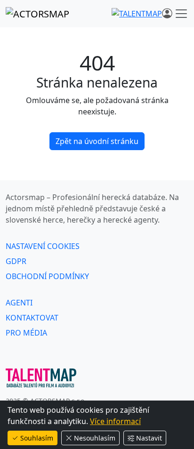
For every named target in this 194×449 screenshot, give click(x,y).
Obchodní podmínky (47, 276)
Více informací (115, 421)
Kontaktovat (32, 318)
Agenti (19, 302)
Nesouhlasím (94, 437)
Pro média (26, 333)
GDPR (16, 261)
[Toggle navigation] (181, 14)
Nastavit (149, 437)
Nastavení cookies (43, 246)
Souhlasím (36, 437)
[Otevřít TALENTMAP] (137, 13)
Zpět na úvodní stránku (97, 141)
